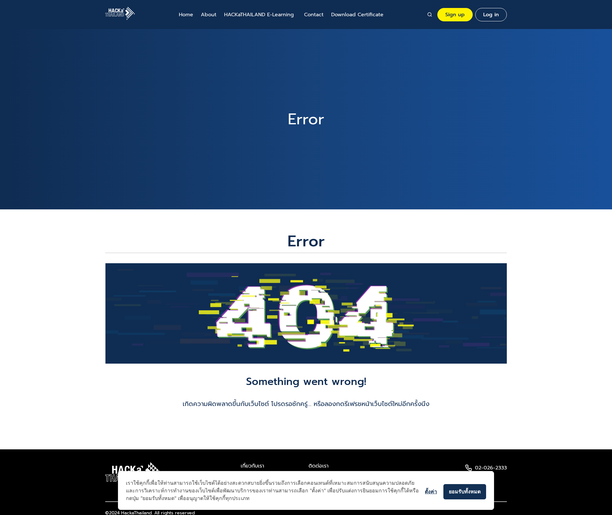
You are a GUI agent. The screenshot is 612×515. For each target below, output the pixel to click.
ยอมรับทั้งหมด (465, 491)
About (208, 14)
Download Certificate (357, 14)
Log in (491, 14)
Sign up (455, 14)
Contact (314, 14)
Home (186, 14)
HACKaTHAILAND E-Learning (259, 14)
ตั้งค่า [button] (431, 491)
